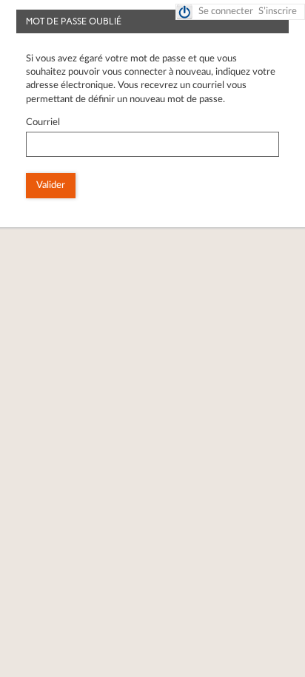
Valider (50, 185)
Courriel (43, 122)
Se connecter (225, 11)
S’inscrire (277, 11)
